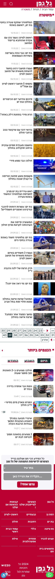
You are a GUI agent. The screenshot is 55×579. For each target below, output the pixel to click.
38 (15, 335)
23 (40, 330)
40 (4, 335)
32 (47, 335)
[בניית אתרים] (5, 565)
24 (35, 330)
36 (26, 335)
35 (31, 335)
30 (3, 330)
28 (13, 330)
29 (8, 330)
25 (29, 330)
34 (36, 335)
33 (42, 335)
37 (20, 335)
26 (24, 330)
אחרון (45, 339)
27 (19, 330)
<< (52, 330)
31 (52, 335)
